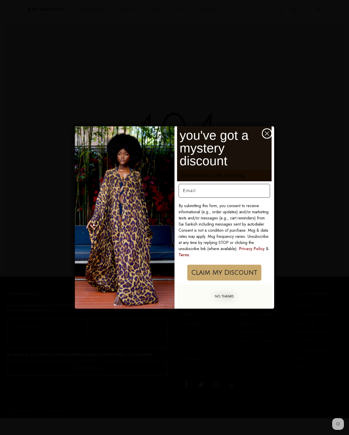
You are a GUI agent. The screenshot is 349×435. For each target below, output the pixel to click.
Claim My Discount (224, 272)
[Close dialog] (267, 133)
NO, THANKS (224, 296)
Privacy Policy (252, 249)
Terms (184, 255)
